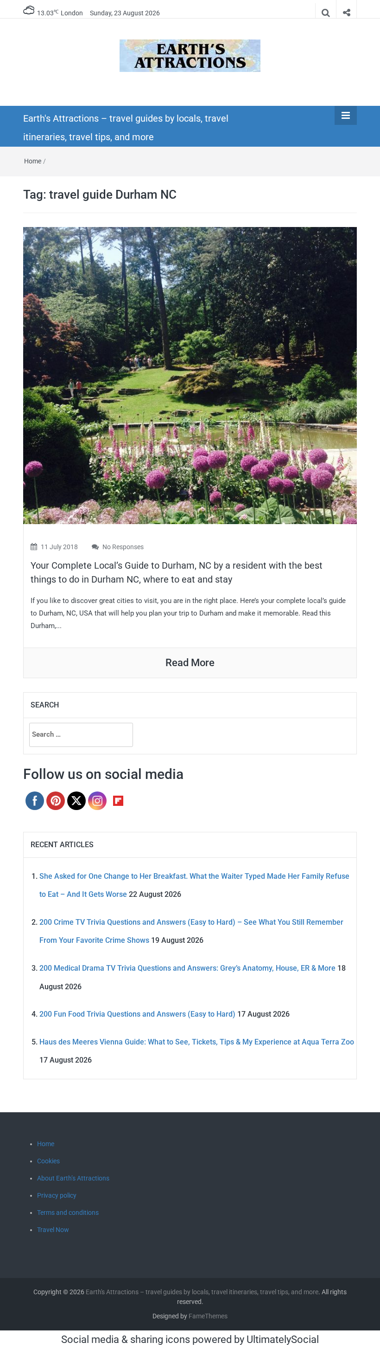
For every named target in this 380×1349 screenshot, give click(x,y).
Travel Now (53, 1229)
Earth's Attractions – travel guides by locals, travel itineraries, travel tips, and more (202, 1292)
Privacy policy (56, 1195)
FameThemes (208, 1316)
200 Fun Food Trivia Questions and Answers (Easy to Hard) (137, 1014)
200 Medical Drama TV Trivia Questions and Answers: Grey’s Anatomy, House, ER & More (187, 968)
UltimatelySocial (283, 1339)
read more (190, 662)
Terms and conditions (68, 1212)
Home (32, 161)
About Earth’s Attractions (73, 1178)
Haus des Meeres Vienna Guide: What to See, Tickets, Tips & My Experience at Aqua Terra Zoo (196, 1042)
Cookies (48, 1161)
